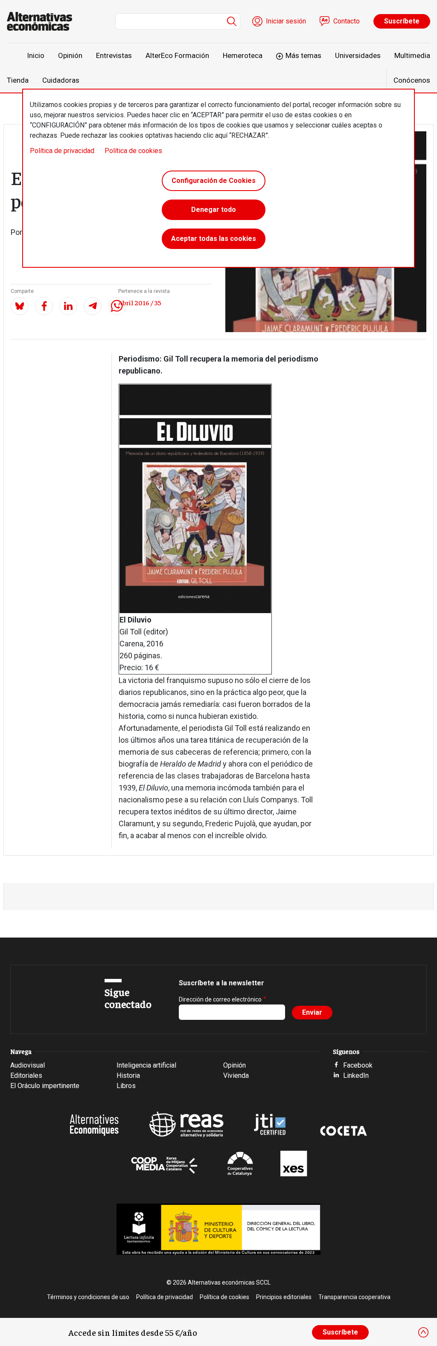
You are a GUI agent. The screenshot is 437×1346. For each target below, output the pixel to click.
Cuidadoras (60, 80)
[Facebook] (44, 306)
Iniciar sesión (286, 21)
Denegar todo (213, 210)
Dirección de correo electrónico (220, 999)
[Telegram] (93, 306)
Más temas (303, 55)
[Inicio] (43, 21)
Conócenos (411, 80)
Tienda (18, 80)
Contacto (346, 21)
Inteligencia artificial (146, 1065)
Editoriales (26, 1075)
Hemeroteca (242, 55)
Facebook (358, 1065)
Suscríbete (402, 21)
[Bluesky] (20, 306)
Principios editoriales (284, 1297)
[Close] (423, 1332)
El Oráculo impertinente (44, 1086)
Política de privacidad (62, 151)
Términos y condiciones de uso (88, 1297)
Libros (126, 1086)
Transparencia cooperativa (354, 1297)
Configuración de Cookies (214, 181)
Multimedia (412, 55)
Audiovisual (27, 1065)
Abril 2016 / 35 (139, 302)
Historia (128, 1075)
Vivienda (236, 1075)
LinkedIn (356, 1075)
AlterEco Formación (177, 55)
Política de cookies (133, 151)
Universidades (358, 55)
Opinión (70, 55)
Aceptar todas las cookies (213, 238)
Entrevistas (114, 55)
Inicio (35, 55)
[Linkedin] (68, 306)
